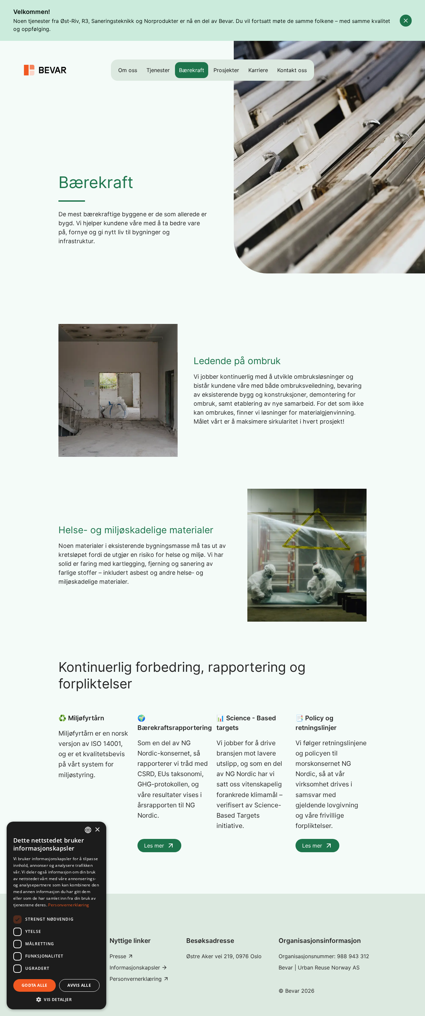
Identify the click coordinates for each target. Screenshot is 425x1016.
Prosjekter (226, 70)
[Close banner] (406, 21)
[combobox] (88, 830)
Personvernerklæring (68, 905)
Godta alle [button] (34, 985)
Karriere (258, 70)
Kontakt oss (292, 70)
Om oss (127, 70)
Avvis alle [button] (79, 985)
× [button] (97, 829)
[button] (56, 999)
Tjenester (158, 70)
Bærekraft (191, 70)
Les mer (154, 845)
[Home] (45, 70)
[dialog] (56, 915)
